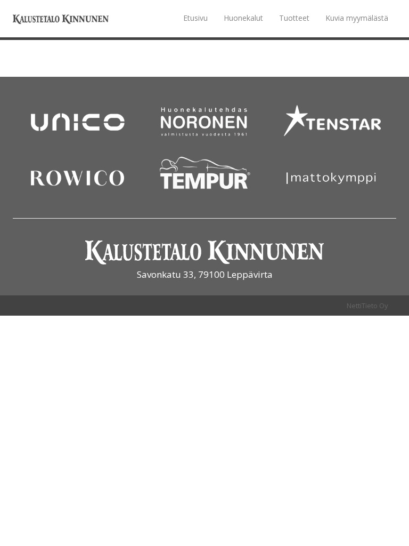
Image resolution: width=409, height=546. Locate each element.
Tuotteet (294, 18)
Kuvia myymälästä (356, 18)
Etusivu (195, 18)
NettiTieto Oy (367, 305)
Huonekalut (243, 18)
